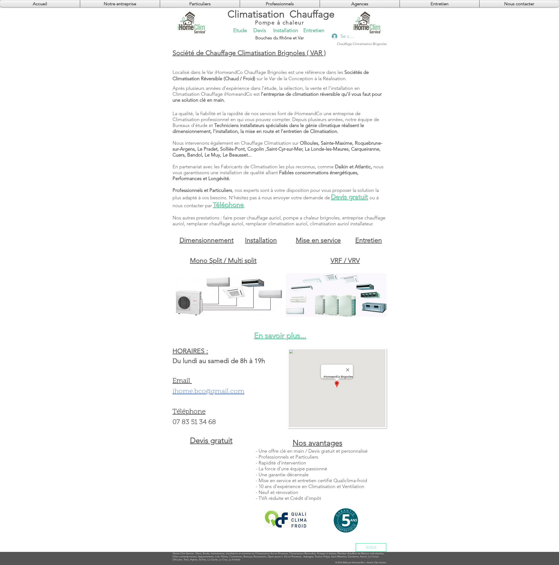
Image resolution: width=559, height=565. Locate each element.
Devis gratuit (349, 197)
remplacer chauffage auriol (215, 224)
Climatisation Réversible (302, 553)
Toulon (318, 556)
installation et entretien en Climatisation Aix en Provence (257, 553)
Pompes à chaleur (326, 553)
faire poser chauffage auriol (252, 218)
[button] (360, 3)
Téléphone (228, 205)
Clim (182, 553)
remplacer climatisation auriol (276, 224)
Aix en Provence (292, 556)
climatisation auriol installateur (341, 224)
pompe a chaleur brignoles (311, 218)
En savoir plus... (280, 335)
